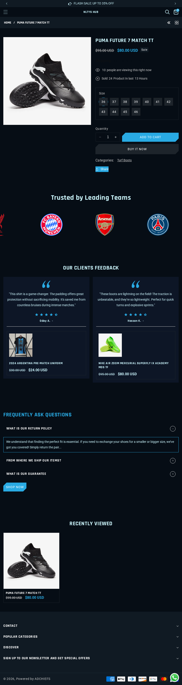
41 (158, 102)
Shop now (15, 487)
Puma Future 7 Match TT (23, 593)
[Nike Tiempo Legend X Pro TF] (169, 22)
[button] (175, 3)
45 (125, 112)
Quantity (101, 128)
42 (169, 102)
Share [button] (105, 169)
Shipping (103, 61)
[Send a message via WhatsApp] (174, 677)
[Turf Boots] (176, 22)
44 (114, 112)
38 (125, 102)
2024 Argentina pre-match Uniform (36, 363)
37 (114, 102)
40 (147, 102)
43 (103, 112)
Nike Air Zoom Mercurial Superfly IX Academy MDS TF (134, 365)
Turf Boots (124, 160)
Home (7, 23)
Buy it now (137, 149)
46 (136, 112)
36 (103, 102)
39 (136, 102)
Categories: (104, 160)
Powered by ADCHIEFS (33, 679)
